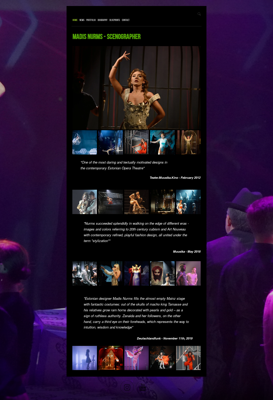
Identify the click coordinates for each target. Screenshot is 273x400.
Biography (103, 20)
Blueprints (115, 20)
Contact (126, 20)
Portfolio (91, 20)
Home (75, 20)
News (82, 20)
